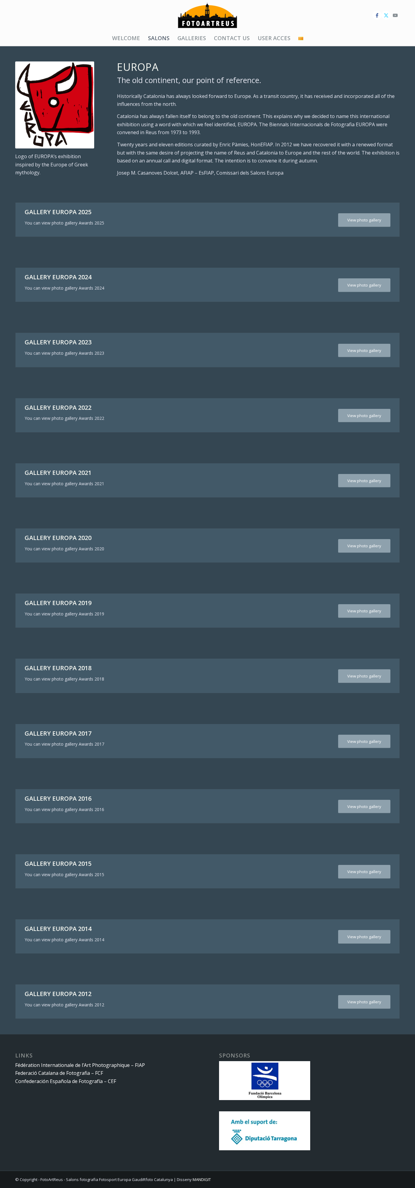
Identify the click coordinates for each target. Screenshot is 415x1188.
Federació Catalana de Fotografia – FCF (59, 1073)
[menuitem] (126, 38)
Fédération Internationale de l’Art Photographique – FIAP (80, 1065)
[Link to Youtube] (395, 15)
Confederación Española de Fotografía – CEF (65, 1081)
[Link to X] (386, 15)
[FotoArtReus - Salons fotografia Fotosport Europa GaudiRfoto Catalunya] (207, 15)
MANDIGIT (202, 1179)
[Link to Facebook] (377, 15)
